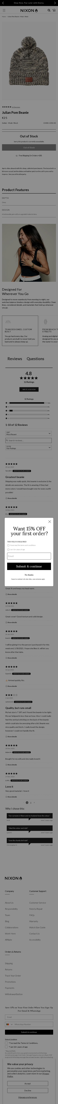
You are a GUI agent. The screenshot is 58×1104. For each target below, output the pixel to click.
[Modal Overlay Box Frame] (29, 552)
